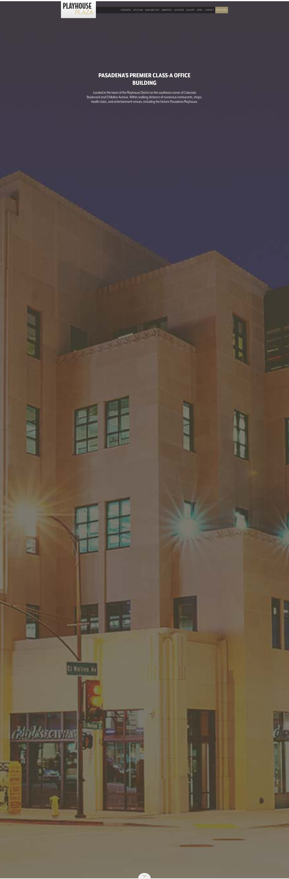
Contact (209, 10)
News (200, 10)
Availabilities (152, 10)
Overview (126, 10)
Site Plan (138, 10)
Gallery (190, 10)
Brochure (221, 10)
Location (179, 10)
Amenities (167, 10)
